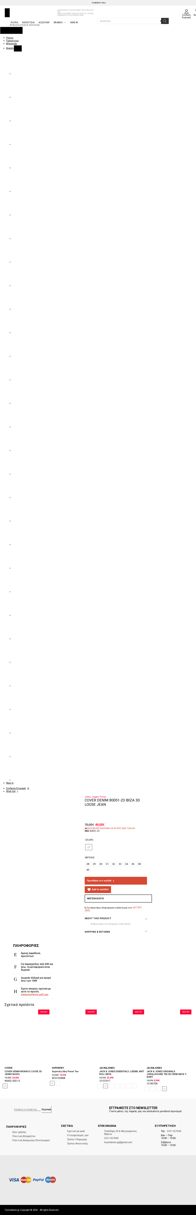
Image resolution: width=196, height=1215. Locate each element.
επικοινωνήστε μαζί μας (35, 994)
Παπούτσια (28, 22)
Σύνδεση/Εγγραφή (16, 788)
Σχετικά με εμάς (76, 1131)
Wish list (10, 791)
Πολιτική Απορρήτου (23, 1136)
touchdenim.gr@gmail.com (118, 1142)
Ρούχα (14, 22)
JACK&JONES (107, 1068)
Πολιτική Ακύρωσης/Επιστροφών (31, 1140)
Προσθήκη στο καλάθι (99, 880)
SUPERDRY (58, 1068)
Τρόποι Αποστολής (77, 1143)
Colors (89, 840)
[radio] (88, 847)
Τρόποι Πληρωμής (77, 1139)
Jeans (88, 796)
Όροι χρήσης (19, 1132)
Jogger (95, 796)
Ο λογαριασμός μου (78, 1135)
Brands (58, 22)
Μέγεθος (90, 857)
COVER (8, 1068)
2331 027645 (111, 1138)
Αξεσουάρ (44, 22)
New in (74, 22)
